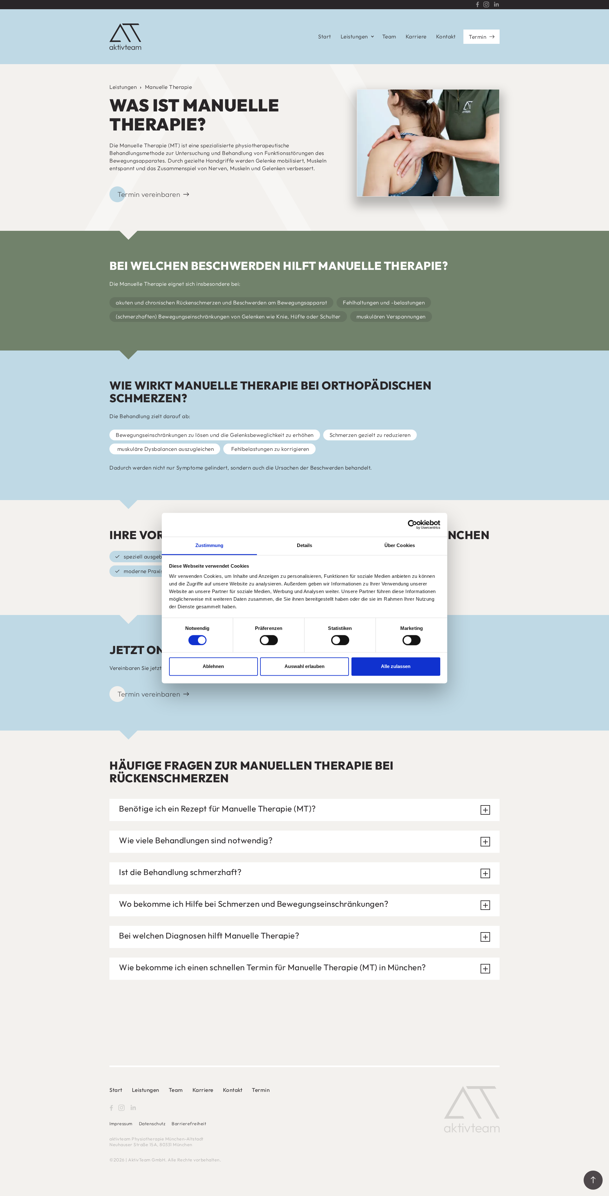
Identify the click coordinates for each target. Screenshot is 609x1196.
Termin (477, 36)
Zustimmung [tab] (209, 545)
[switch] (269, 640)
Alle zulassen (395, 666)
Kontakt (446, 36)
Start (324, 36)
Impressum (121, 1123)
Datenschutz (152, 1123)
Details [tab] (304, 545)
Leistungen (123, 87)
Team (389, 36)
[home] (125, 36)
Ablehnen (213, 666)
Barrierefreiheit (189, 1123)
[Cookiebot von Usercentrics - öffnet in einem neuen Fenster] (412, 524)
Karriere (416, 36)
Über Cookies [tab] (399, 545)
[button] (356, 36)
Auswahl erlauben (304, 666)
